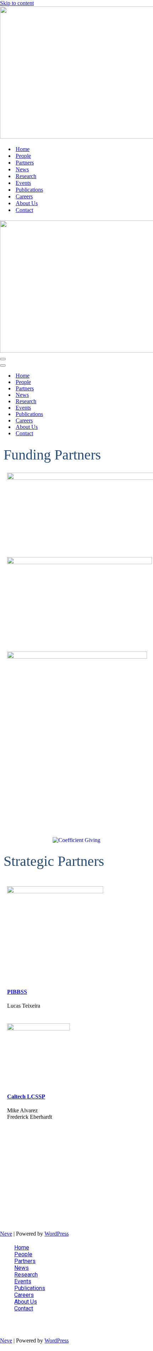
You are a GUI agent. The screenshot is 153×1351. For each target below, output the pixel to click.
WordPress (56, 1234)
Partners (25, 163)
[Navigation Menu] (3, 359)
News (22, 169)
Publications (29, 190)
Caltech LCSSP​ (26, 1096)
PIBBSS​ (17, 992)
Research (26, 176)
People (23, 156)
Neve (6, 1234)
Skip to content (17, 3)
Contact (24, 210)
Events (23, 183)
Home (23, 149)
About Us (27, 203)
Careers (24, 196)
